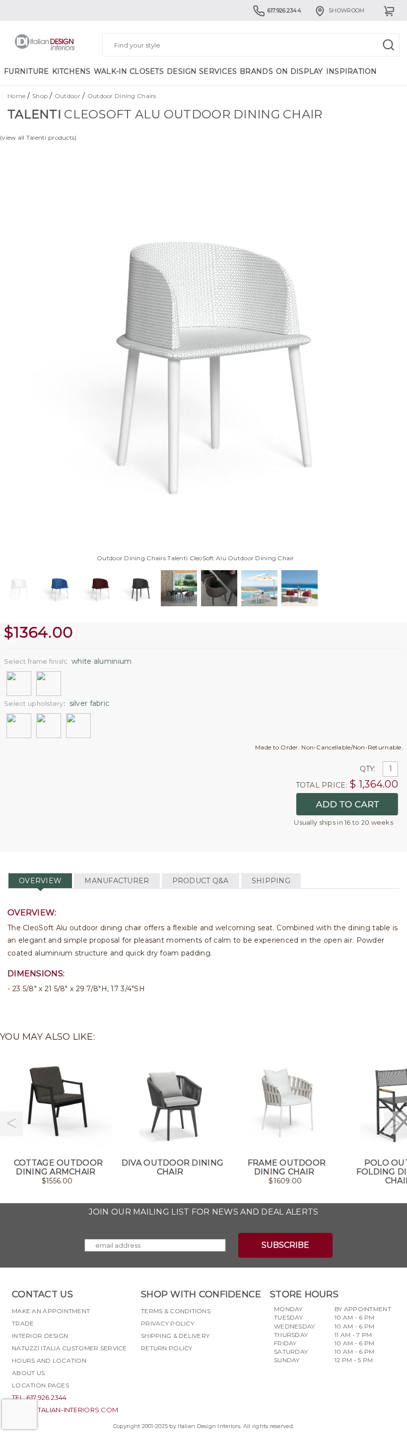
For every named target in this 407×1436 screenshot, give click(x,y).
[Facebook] (148, 1371)
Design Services (202, 71)
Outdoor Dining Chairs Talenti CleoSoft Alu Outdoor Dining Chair (195, 558)
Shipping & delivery (175, 1335)
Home (16, 96)
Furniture (26, 71)
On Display (299, 71)
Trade (23, 1323)
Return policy (167, 1348)
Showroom (346, 10)
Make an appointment (51, 1311)
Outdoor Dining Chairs (121, 96)
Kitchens (71, 71)
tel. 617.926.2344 (39, 1397)
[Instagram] (166, 1371)
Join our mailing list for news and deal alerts (204, 1212)
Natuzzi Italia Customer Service (69, 1348)
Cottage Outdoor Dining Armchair (58, 1167)
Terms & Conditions (175, 1311)
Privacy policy (167, 1323)
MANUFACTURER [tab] (116, 880)
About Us (28, 1373)
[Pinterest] (202, 1371)
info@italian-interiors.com (65, 1410)
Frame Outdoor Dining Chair (287, 1167)
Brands (256, 71)
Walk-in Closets (129, 71)
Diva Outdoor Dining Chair (172, 1167)
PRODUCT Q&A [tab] (200, 880)
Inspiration (351, 71)
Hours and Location (49, 1360)
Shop (40, 96)
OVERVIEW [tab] (40, 880)
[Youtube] (184, 1371)
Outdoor (67, 96)
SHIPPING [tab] (271, 880)
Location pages (40, 1385)
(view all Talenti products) (38, 137)
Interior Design (40, 1335)
